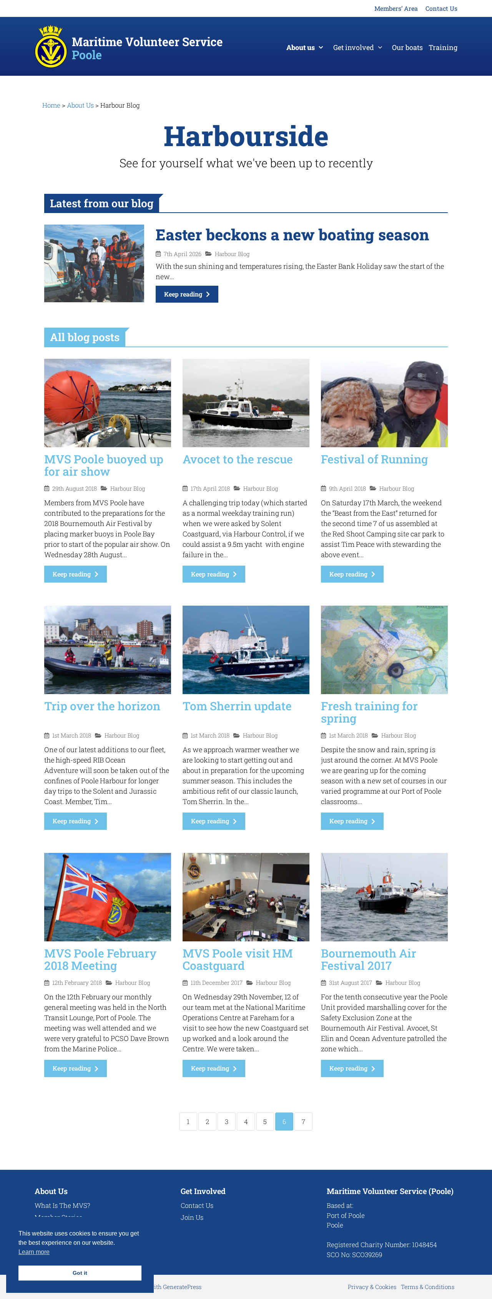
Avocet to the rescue (238, 458)
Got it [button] (80, 1273)
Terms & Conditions (427, 1287)
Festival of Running (374, 458)
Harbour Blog (232, 254)
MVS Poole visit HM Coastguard (238, 959)
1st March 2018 (71, 735)
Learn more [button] (34, 1252)
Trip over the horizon (102, 705)
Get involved (353, 47)
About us (300, 47)
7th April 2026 (182, 254)
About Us (80, 105)
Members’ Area (396, 8)
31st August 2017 (350, 983)
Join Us (192, 1217)
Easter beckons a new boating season (292, 234)
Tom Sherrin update (237, 705)
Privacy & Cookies (372, 1287)
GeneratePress (182, 1287)
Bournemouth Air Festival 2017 (368, 959)
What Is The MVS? (62, 1205)
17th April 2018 (210, 488)
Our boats (407, 47)
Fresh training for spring (369, 712)
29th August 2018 (74, 488)
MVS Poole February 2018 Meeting (100, 959)
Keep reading (183, 294)
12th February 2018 (77, 983)
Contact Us (441, 8)
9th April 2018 (347, 488)
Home (51, 105)
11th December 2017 (217, 983)
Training (443, 47)
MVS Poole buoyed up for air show (103, 465)
